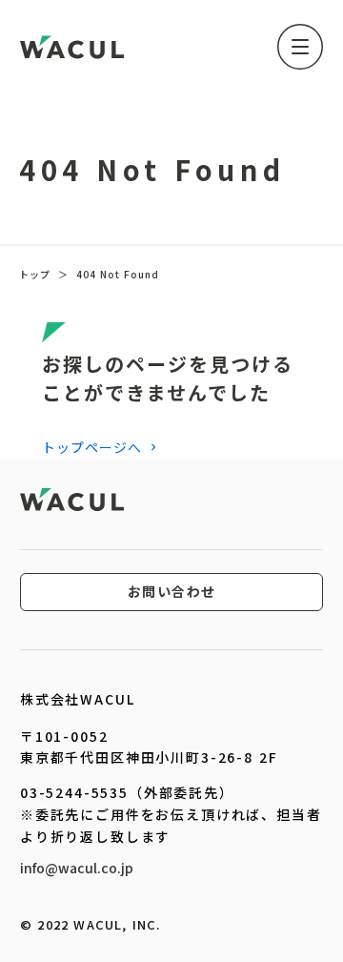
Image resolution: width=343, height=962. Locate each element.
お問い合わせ (172, 592)
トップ (34, 274)
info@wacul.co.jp (76, 867)
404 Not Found (117, 274)
